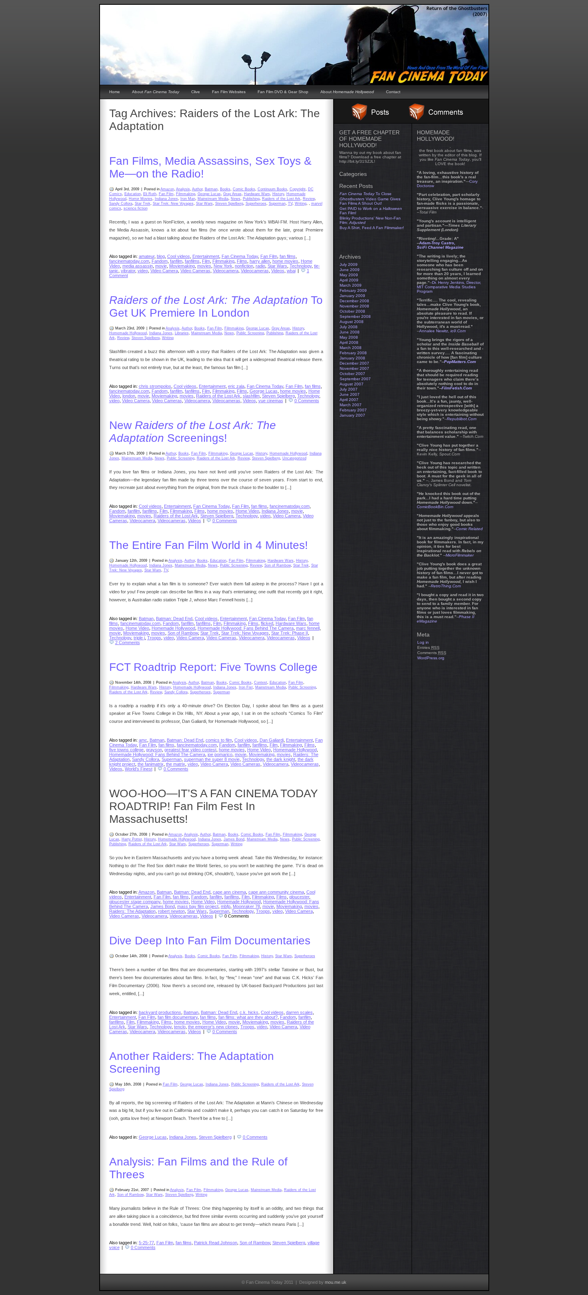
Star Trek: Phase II (289, 633)
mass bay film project (197, 906)
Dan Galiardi (272, 740)
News (235, 199)
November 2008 (354, 306)
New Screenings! (192, 431)
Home (114, 92)
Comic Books (244, 189)
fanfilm (176, 261)
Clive (195, 92)
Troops (154, 637)
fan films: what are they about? (248, 1017)
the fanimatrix (151, 764)
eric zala (236, 386)
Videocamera (225, 270)
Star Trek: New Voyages (173, 204)
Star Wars (204, 204)
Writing (300, 204)
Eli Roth (149, 194)
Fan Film (166, 194)
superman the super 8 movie (212, 759)
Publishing (251, 199)
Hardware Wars (257, 194)
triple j (139, 637)
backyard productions (160, 1012)
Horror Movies (140, 199)
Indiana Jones (166, 199)
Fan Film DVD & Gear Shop (283, 92)
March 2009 (351, 285)
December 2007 (354, 363)
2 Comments (127, 642)
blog (161, 256)
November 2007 (354, 368)
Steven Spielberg (229, 204)
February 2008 (353, 353)
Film (206, 261)
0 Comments (306, 400)
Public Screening (250, 333)
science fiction (136, 208)
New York (223, 265)
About (155, 92)
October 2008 (352, 311)
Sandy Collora (120, 204)
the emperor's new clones (213, 1026)
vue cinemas (270, 400)
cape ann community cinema (276, 892)
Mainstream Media (213, 199)
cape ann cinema (229, 892)
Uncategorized (294, 458)
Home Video (247, 511)
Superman (277, 204)
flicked (267, 623)
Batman (211, 189)
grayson (154, 749)
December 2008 (354, 301)
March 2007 (351, 405)
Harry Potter (132, 839)
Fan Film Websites (229, 92)
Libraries (182, 333)
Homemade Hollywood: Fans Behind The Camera (246, 628)
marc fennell (308, 628)
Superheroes (256, 204)
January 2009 (352, 295)
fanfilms (192, 261)
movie (161, 265)
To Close (366, 194)
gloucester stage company (134, 901)
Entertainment (205, 256)
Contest (260, 682)
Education (132, 194)
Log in (423, 642)
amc (143, 740)
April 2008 (349, 342)
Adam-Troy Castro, (440, 245)
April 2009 (349, 280)
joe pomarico (220, 754)
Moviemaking (182, 265)
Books (225, 189)
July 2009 (349, 264)
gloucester (299, 896)
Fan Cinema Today (240, 256)
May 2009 (349, 275)
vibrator (128, 270)
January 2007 (352, 415)
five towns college (126, 749)
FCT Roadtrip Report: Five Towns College (213, 667)
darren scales (299, 1012)
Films (242, 261)
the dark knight (280, 759)
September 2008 (355, 316)
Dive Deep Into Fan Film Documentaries (209, 940)
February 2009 (353, 290)
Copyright (298, 189)
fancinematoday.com (129, 261)
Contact (393, 92)
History (278, 194)
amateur (146, 256)
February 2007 (353, 410)
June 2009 (350, 269)
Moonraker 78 (246, 906)
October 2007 (352, 373)
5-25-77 (146, 1242)
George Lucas (209, 194)
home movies (285, 261)
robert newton (171, 911)
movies (204, 265)
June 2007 (350, 394)
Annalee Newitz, (442, 331)
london (128, 395)
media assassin (137, 265)
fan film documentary (178, 1017)
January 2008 (352, 358)
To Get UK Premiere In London (216, 306)
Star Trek (142, 204)
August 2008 (352, 321)
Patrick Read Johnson (215, 1242)
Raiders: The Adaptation (132, 911)
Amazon (167, 189)
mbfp (225, 906)
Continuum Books (272, 189)
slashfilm (251, 395)
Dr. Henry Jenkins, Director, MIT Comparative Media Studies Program (449, 286)
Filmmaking (185, 194)
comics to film (219, 740)
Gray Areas (232, 194)
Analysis (183, 189)
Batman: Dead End (174, 618)
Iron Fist (246, 687)
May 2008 (349, 337)
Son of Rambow (277, 565)
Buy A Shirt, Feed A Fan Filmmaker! (372, 227)
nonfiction (244, 265)
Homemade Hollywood (128, 333)
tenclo (180, 1026)
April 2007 (349, 399)
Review (309, 199)
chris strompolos (155, 386)
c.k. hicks (249, 1012)
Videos (277, 270)
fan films (288, 256)
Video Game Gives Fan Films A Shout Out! (370, 201)
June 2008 (350, 332)
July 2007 (349, 389)
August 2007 (352, 384)
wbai (291, 270)
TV (290, 204)
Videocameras (255, 270)
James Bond (234, 839)
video (143, 270)
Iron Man (187, 199)
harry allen (260, 261)
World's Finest (138, 768)
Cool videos (178, 256)
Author (197, 189)
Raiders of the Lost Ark (281, 199)
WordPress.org (430, 658)
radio (260, 265)
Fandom (160, 261)
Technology (301, 265)
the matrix (175, 764)
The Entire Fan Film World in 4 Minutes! (208, 545)
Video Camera (164, 270)
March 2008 (351, 347)
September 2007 (355, 379)
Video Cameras (195, 270)
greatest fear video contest (190, 749)
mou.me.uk (335, 1282)
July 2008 (349, 327)
